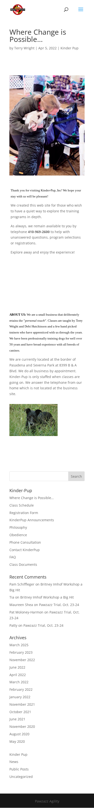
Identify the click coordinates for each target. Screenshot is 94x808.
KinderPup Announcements (31, 520)
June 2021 (17, 719)
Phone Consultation (25, 542)
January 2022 (19, 697)
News (13, 761)
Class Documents (23, 564)
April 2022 (17, 674)
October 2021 (20, 712)
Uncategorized (21, 776)
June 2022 (17, 667)
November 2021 (22, 704)
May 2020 (17, 741)
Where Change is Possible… (31, 497)
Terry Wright (24, 48)
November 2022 (22, 660)
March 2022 (18, 682)
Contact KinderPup (24, 549)
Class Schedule (21, 505)
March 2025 (18, 645)
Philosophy (18, 527)
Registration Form (23, 512)
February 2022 (21, 689)
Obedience (18, 535)
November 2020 (22, 726)
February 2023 (21, 652)
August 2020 (19, 734)
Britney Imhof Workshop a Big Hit (47, 597)
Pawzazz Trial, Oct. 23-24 (59, 604)
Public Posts (19, 769)
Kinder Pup (69, 48)
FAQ (12, 557)
